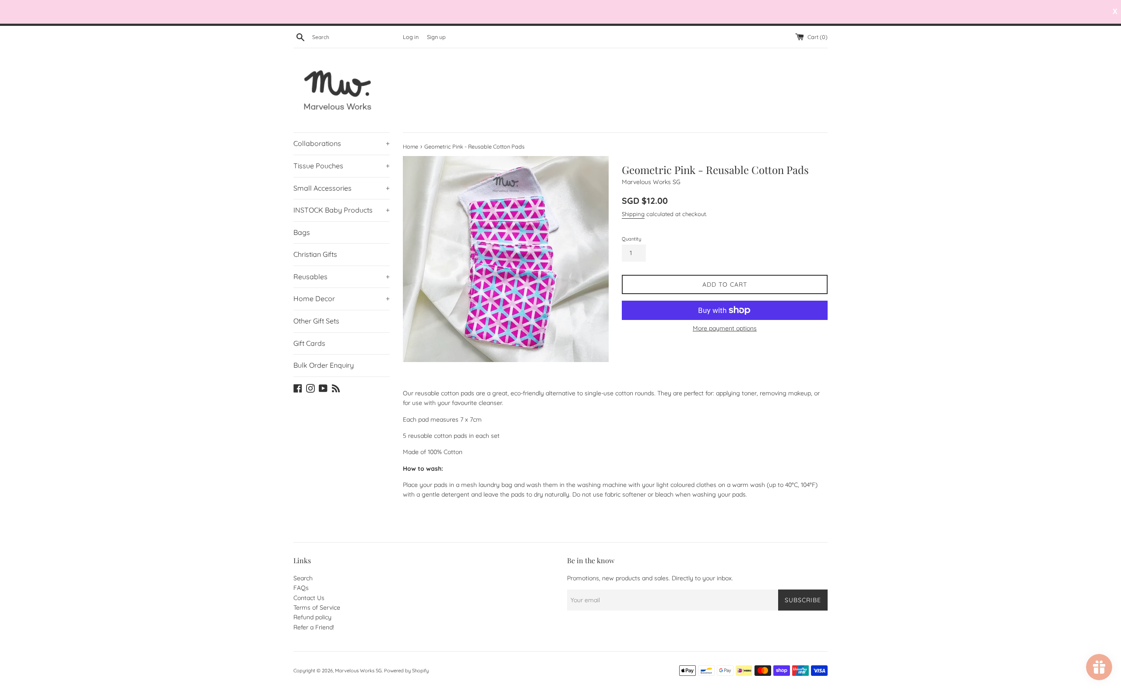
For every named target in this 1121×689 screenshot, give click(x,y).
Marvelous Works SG (358, 671)
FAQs (301, 588)
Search (303, 578)
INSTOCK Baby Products (341, 210)
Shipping (633, 213)
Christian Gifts (315, 254)
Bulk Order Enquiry (323, 365)
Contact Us (308, 598)
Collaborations (341, 143)
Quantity (631, 239)
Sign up (436, 36)
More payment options (725, 328)
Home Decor (341, 298)
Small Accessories (341, 188)
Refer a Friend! (313, 627)
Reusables (341, 276)
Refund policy (312, 617)
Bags (301, 232)
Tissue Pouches (341, 165)
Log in (411, 36)
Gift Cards (309, 343)
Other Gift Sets (316, 320)
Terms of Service (316, 607)
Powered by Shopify (406, 671)
